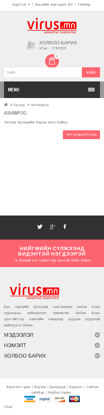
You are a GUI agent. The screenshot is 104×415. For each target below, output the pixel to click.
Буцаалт (76, 387)
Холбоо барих (59, 392)
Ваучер (40, 387)
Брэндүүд (58, 387)
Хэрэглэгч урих (18, 387)
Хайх (91, 72)
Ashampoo (40, 105)
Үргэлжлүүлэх (81, 135)
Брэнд (19, 105)
